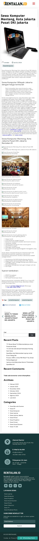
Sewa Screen (14, 422)
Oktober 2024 (14, 391)
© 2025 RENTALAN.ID (10, 534)
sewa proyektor (7, 135)
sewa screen (18, 135)
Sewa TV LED (14, 426)
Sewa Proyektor (14, 420)
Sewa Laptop (14, 413)
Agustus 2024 (14, 395)
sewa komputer (27, 300)
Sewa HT (12, 408)
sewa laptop (17, 131)
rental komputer (14, 300)
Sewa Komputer (8, 66)
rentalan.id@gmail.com (17, 286)
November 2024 (15, 389)
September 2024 (15, 393)
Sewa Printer (14, 417)
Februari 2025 (14, 384)
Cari (5, 332)
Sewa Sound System (16, 424)
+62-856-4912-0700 (13, 287)
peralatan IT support (16, 129)
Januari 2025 (14, 386)
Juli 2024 (13, 398)
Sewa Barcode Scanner (17, 406)
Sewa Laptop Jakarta (16, 415)
